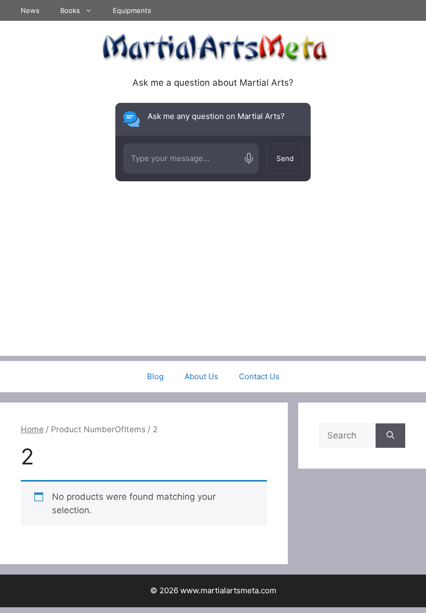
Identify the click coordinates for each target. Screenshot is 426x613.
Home (32, 429)
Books (70, 10)
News (30, 10)
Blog (155, 376)
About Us (201, 376)
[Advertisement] (213, 283)
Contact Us (259, 376)
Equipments (132, 10)
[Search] (390, 435)
